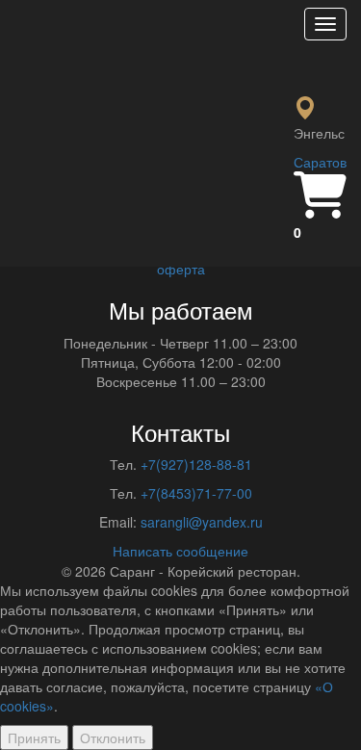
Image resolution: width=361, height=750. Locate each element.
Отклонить (112, 737)
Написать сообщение (180, 550)
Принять (34, 737)
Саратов (320, 161)
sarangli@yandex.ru (202, 521)
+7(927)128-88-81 (196, 464)
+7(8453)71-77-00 (196, 493)
